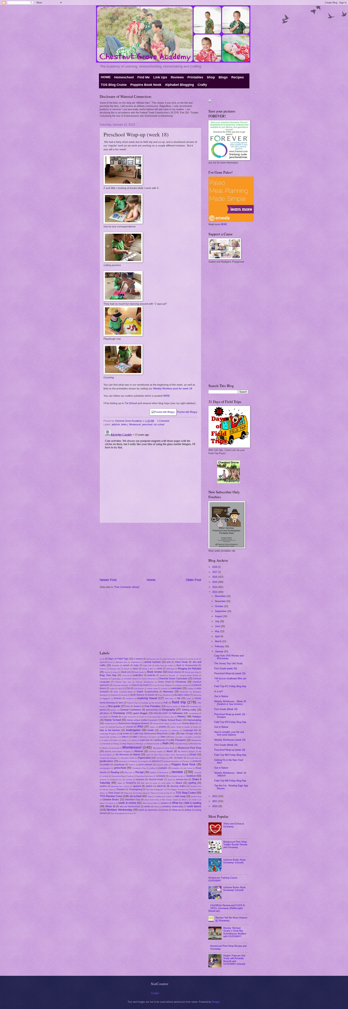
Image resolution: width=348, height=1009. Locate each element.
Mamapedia (196, 740)
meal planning (181, 744)
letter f (154, 737)
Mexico (105, 748)
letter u (125, 740)
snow (155, 783)
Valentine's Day (132, 800)
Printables (195, 77)
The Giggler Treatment (176, 790)
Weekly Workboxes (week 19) (229, 739)
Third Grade (114, 793)
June (218, 626)
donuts (124, 695)
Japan (152, 727)
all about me (193, 659)
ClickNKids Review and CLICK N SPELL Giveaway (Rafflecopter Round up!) (226, 908)
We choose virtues (170, 800)
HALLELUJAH (161, 713)
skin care (145, 783)
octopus (103, 758)
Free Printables (153, 706)
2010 (215, 806)
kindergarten (133, 730)
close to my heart (140, 685)
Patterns (133, 761)
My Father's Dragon (186, 751)
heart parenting (153, 717)
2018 (215, 567)
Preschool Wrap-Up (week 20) (229, 673)
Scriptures (114, 780)
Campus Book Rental (188, 675)
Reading (115, 772)
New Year (158, 755)
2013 (215, 592)
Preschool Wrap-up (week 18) (229, 749)
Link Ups (160, 77)
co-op (154, 685)
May (217, 631)
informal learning (115, 727)
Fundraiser (194, 706)
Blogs (223, 77)
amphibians (136, 662)
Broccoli (126, 675)
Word (156, 807)
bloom (107, 672)
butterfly (151, 675)
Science (191, 775)
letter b (125, 737)
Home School (112, 719)
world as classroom (148, 810)
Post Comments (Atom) (126, 587)
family (188, 698)
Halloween (177, 713)
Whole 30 (110, 806)
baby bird (147, 665)
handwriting (193, 713)
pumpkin (163, 768)
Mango (116, 744)
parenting (123, 761)
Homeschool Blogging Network (133, 723)
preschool (147, 424)
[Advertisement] (150, 550)
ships (119, 783)
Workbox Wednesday (119, 809)
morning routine (156, 751)
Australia (115, 665)
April (217, 636)
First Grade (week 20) (225, 668)
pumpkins (176, 768)
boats (115, 672)
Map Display (128, 744)
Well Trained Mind (150, 803)
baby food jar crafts (164, 665)
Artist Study (181, 662)
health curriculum (129, 717)
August (219, 616)
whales (164, 803)
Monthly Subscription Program (117, 751)
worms (165, 810)
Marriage (139, 744)
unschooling (196, 796)
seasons (140, 779)
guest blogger (140, 713)
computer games (181, 685)
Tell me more (107, 790)
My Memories (122, 755)
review (177, 772)
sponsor (137, 786)
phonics (156, 761)
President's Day (139, 768)
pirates (106, 765)
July (217, 621)
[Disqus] (150, 473)
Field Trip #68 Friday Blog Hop (230, 780)
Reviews (177, 77)
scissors (103, 780)
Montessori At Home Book (164, 748)
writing (188, 810)
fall (178, 698)
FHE (165, 703)
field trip (179, 702)
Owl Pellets (161, 758)
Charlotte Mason (131, 679)
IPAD (140, 726)
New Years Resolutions (176, 755)
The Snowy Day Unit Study (228, 663)
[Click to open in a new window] (123, 184)
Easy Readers (164, 695)
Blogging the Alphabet (189, 668)
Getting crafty (189, 709)
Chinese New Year (123, 682)
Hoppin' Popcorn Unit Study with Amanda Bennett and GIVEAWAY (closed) (234, 959)
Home (151, 580)
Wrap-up (176, 810)
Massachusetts (153, 744)
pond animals (145, 765)
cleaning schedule (120, 685)
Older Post (193, 580)
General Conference (130, 709)
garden (114, 710)
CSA (127, 688)
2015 (215, 582)
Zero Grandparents (119, 813)
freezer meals (171, 706)
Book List (125, 672)
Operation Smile (127, 758)
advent (182, 659)
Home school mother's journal (142, 720)
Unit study (180, 796)
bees (135, 669)
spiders (103, 786)
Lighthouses (159, 740)
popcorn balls (162, 765)
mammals (106, 744)
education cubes (181, 695)
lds (173, 733)
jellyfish (116, 424)
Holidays (196, 716)
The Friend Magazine (155, 790)
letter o (191, 737)
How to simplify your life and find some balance (229, 733)
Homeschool (124, 77)
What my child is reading (186, 802)
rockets (105, 776)
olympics (113, 758)
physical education (171, 761)
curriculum (176, 688)
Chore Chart (164, 682)
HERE (166, 395)
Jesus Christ (175, 727)
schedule (160, 776)
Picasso (186, 761)
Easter (151, 695)
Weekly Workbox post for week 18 (172, 388)
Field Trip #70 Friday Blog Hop (230, 722)
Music (170, 751)
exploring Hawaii (147, 698)
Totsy (149, 796)
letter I (164, 737)
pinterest (197, 761)
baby (136, 665)
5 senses (138, 659)
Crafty (202, 85)
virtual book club (151, 800)
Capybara (104, 679)
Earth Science (137, 695)
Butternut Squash (167, 675)
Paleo (180, 758)
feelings (145, 703)
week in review (127, 802)
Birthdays (170, 669)
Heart (142, 717)
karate (187, 727)
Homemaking (194, 720)
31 (101, 659)
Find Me (143, 77)
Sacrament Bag (118, 776)
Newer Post (108, 580)
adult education (169, 659)
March (218, 641)
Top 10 (169, 793)
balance (103, 669)
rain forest (187, 768)
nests (148, 755)
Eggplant (106, 698)
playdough (119, 765)
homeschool (110, 723)
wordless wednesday (172, 806)
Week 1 (185, 800)
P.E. (171, 758)
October (219, 606)
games (103, 710)
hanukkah (104, 717)
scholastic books (176, 776)
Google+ (155, 993)
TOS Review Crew (111, 796)
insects (129, 727)
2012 (215, 796)
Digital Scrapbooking (147, 692)
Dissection (184, 692)
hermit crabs (169, 717)
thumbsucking (141, 793)
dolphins (114, 695)
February (220, 646)
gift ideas (104, 713)
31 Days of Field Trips (116, 658)
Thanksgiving (135, 789)
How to (175, 723)
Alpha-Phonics (106, 662)
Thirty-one (128, 793)
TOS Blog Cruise (114, 85)
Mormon (138, 751)
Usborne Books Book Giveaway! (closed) (234, 861)
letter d (146, 737)
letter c (135, 737)
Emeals (117, 698)
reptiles (153, 772)
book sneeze (174, 672)
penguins (144, 761)
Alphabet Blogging (179, 85)
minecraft (115, 748)
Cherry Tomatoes (148, 679)
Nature (136, 754)
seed (170, 780)
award (126, 665)
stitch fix (161, 786)
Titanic (153, 793)
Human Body (188, 723)
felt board (156, 703)
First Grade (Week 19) (225, 709)
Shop (211, 77)
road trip (197, 772)
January (219, 651)
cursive (190, 688)
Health (114, 717)
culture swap (152, 688)
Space (178, 782)
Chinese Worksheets (144, 682)
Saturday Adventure (144, 776)
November (220, 601)
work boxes (194, 806)
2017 (215, 572)
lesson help (104, 737)
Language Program (108, 734)
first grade (114, 706)
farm (121, 703)
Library (134, 740)
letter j (124, 424)
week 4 (112, 803)
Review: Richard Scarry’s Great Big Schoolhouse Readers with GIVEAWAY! (234, 932)
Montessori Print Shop (189, 747)
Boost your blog (191, 672)
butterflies (138, 675)
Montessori (135, 424)
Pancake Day (192, 758)
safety (130, 776)
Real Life (128, 772)
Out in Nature (221, 696)
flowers (137, 706)
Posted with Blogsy (187, 412)
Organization (144, 757)
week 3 (103, 803)
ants (169, 662)
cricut (120, 688)
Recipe (139, 772)
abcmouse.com (153, 659)
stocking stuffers (178, 786)
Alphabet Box (121, 662)
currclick (164, 688)
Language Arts (190, 730)
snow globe (166, 783)
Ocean (192, 754)
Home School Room (171, 720)
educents (197, 695)
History (181, 716)
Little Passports (177, 740)
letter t (116, 740)
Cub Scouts (139, 688)
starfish (149, 786)
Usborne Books (111, 799)
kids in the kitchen (110, 730)
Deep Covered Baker (123, 692)
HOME (106, 77)
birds (159, 669)
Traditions (159, 796)
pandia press (106, 761)
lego (182, 733)
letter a (115, 737)
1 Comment (163, 420)
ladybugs (175, 730)
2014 (215, 587)
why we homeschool (130, 806)
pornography (105, 768)
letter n (182, 737)
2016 (215, 577)
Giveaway (119, 713)
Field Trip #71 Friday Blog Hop (230, 686)
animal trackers (152, 662)
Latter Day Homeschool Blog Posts (150, 733)
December (220, 596)
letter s (107, 740)
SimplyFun (131, 783)
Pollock (132, 765)
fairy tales (169, 698)
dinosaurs (168, 691)
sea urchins (127, 780)
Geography (168, 709)
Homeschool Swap (161, 723)
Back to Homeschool (187, 665)
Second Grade (156, 779)
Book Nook (139, 672)
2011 (215, 801)
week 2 (195, 800)
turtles (168, 796)
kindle (151, 730)
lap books (124, 733)
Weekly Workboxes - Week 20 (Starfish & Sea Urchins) (230, 702)
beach (126, 669)
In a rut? (218, 691)
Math (166, 743)
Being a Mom (148, 669)
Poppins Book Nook (145, 85)
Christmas (180, 681)
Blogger (216, 1001)
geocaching (152, 710)
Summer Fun (195, 786)
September (221, 611)
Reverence (163, 772)
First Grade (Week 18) (225, 745)
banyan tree (115, 669)
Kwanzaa (163, 730)
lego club (193, 733)
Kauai (195, 727)
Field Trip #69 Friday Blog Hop (230, 755)
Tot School (131, 403)
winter (147, 806)
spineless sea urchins (120, 786)
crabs (112, 688)
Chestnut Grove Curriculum (173, 678)
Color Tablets (165, 685)
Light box (144, 740)
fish (128, 706)
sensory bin (182, 779)
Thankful (120, 789)
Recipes (237, 77)
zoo (131, 813)
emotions (129, 698)
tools (161, 793)
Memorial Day (195, 744)
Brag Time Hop (108, 675)
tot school (159, 424)
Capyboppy (116, 679)
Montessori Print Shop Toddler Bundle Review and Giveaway (235, 844)
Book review (154, 671)
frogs (183, 706)
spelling (192, 782)
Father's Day (132, 703)
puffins (152, 768)
